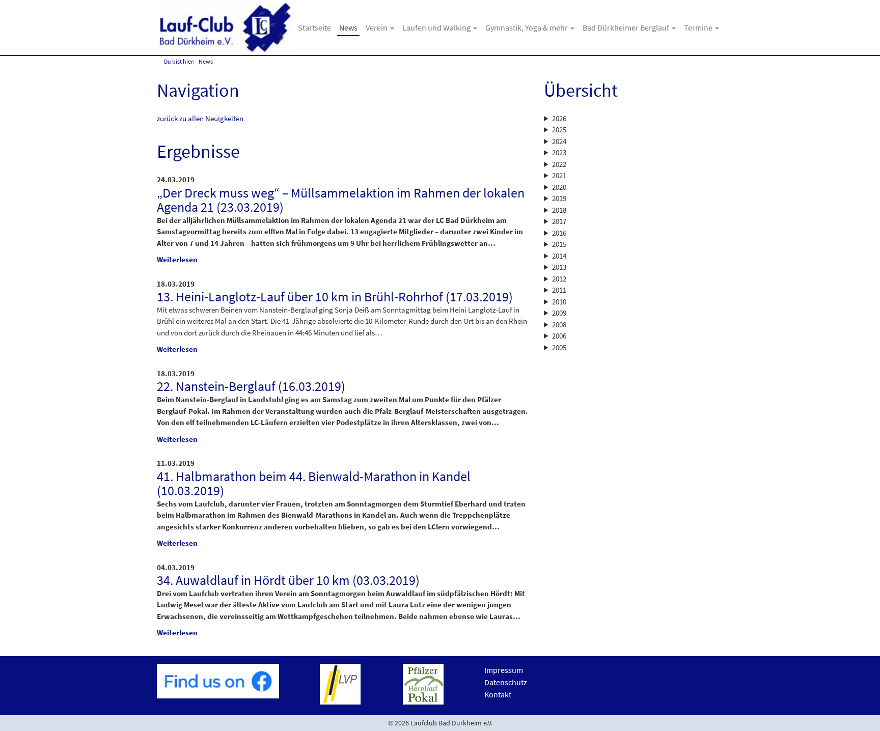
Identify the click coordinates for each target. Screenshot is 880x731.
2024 (559, 141)
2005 (559, 347)
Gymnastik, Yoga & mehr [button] (527, 27)
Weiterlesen (177, 259)
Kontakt (497, 694)
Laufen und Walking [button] (437, 27)
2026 (559, 118)
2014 (559, 256)
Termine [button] (699, 27)
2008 (559, 324)
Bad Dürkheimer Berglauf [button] (627, 27)
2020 (559, 187)
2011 (559, 290)
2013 (559, 267)
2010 (559, 301)
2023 (559, 152)
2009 (559, 313)
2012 (559, 279)
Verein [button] (377, 27)
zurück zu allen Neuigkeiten (200, 118)
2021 (559, 175)
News (348, 27)
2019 (559, 198)
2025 (559, 129)
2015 (559, 244)
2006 (559, 336)
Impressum (503, 670)
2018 (559, 210)
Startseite (314, 27)
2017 (559, 221)
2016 (559, 233)
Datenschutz (505, 682)
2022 (559, 164)
